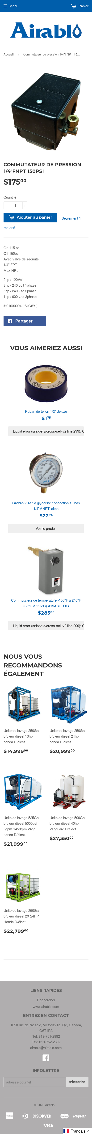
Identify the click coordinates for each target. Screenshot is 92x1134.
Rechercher (46, 999)
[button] (77, 1131)
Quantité (10, 197)
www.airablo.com (46, 1006)
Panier (83, 5)
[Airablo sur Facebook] (46, 1059)
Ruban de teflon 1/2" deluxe (46, 411)
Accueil (9, 54)
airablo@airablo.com (46, 1047)
